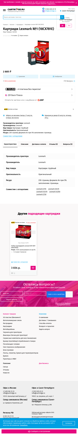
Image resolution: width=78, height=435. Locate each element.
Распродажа (7, 323)
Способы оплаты (45, 323)
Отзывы (6, 370)
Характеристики (10, 144)
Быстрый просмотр (23, 232)
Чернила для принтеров (12, 332)
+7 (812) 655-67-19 (50, 9)
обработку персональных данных (64, 304)
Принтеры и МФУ (9, 359)
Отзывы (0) (53, 144)
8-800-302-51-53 (8, 416)
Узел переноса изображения (14, 347)
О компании (43, 317)
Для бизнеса (44, 363)
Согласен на (64, 304)
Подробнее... (51, 3)
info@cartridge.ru (50, 11)
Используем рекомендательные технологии (42, 417)
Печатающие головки (11, 344)
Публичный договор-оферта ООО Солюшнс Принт (43, 413)
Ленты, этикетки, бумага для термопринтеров (20, 353)
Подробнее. (24, 425)
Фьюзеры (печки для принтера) (15, 335)
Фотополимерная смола (12, 320)
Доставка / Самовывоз (47, 320)
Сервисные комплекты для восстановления (19, 338)
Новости (6, 373)
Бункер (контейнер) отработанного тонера (19, 341)
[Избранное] (12, 273)
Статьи (5, 367)
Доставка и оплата (39, 144)
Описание (24, 144)
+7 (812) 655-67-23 (37, 391)
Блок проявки (8, 350)
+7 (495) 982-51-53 (8, 391)
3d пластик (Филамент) (12, 317)
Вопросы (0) (67, 144)
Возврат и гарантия (46, 326)
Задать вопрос (44, 329)
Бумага (5, 356)
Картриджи (7, 326)
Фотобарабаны (9, 329)
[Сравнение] (15, 273)
